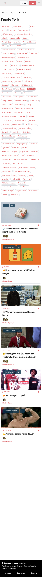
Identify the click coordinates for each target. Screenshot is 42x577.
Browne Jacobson (7, 109)
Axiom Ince (15, 148)
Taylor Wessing (19, 73)
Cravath (25, 38)
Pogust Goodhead (8, 54)
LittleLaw (4, 13)
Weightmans (24, 187)
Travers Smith (6, 159)
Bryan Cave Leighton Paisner (11, 77)
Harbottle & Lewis (23, 58)
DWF (26, 124)
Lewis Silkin (16, 132)
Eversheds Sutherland (9, 167)
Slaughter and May (8, 62)
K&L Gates (13, 30)
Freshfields (21, 183)
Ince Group (5, 124)
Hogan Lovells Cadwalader (29, 152)
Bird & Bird (14, 65)
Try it (32, 3)
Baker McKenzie (7, 89)
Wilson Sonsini (20, 89)
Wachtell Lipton (7, 93)
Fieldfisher (33, 144)
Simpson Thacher (20, 120)
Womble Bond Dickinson (10, 156)
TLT (26, 26)
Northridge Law (19, 97)
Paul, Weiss (30, 156)
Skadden (5, 85)
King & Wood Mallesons (22, 171)
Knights (32, 26)
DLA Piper (18, 81)
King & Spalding (22, 144)
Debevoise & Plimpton (9, 175)
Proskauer (22, 116)
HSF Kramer (6, 163)
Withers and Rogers (8, 58)
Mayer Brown (17, 26)
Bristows (18, 93)
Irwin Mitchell (18, 112)
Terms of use (29, 566)
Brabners (28, 62)
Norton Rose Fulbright (9, 128)
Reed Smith (26, 179)
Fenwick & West (32, 97)
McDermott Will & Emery (18, 46)
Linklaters (5, 65)
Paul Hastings (22, 136)
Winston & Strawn (8, 140)
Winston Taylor (7, 171)
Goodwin (22, 175)
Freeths (24, 148)
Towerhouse (14, 195)
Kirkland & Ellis (15, 38)
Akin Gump (28, 81)
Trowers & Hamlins (29, 42)
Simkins (19, 62)
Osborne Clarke (7, 81)
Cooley (29, 105)
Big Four (11, 69)
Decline (34, 573)
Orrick (4, 69)
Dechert (28, 112)
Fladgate (31, 116)
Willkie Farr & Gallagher (9, 152)
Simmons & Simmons (9, 116)
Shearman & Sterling (28, 65)
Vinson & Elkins (7, 105)
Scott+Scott (26, 132)
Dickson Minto (16, 124)
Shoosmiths (6, 132)
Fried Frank (27, 77)
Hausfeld (32, 120)
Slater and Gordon (8, 144)
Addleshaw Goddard (8, 183)
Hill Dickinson (6, 97)
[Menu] (38, 3)
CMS (22, 156)
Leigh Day (5, 179)
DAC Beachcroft (27, 85)
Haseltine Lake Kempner (26, 50)
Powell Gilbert (34, 101)
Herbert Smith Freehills (9, 187)
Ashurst (30, 175)
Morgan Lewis (23, 30)
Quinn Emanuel (7, 120)
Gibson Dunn (34, 54)
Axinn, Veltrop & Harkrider (24, 109)
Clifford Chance (7, 34)
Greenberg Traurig (23, 69)
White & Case (19, 105)
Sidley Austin (15, 85)
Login (24, 3)
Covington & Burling (8, 136)
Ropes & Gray (6, 42)
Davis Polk (31, 89)
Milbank (4, 38)
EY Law (4, 46)
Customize (21, 573)
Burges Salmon (21, 191)
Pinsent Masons (22, 54)
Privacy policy (14, 566)
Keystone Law (33, 191)
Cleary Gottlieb (7, 101)
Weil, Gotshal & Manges (27, 167)
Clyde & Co (5, 148)
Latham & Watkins (25, 128)
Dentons (4, 195)
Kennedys (34, 124)
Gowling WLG (15, 179)
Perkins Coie (35, 159)
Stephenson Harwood (21, 159)
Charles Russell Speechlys (23, 34)
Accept (8, 573)
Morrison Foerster (20, 101)
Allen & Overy (6, 73)
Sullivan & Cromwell (8, 50)
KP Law (4, 30)
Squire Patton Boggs (23, 140)
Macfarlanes (6, 26)
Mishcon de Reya (7, 191)
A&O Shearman (18, 163)
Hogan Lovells (6, 112)
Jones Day (17, 42)
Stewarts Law (28, 93)
